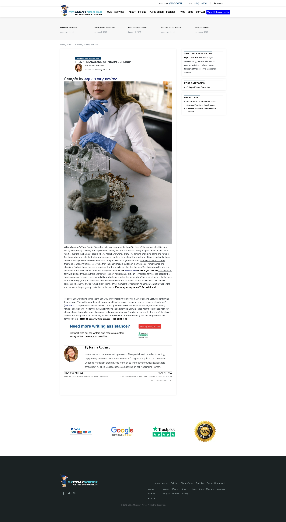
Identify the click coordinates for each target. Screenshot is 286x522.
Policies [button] (171, 12)
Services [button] (119, 12)
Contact (200, 12)
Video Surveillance (202, 27)
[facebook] (64, 493)
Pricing (174, 483)
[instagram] (74, 493)
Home (109, 12)
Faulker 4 (69, 305)
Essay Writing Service (87, 44)
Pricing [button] (142, 12)
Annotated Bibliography (137, 27)
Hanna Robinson (97, 65)
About (132, 12)
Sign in (4, 516)
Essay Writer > (68, 44)
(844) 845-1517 (175, 3)
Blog (190, 12)
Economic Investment (68, 27)
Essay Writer (131, 270)
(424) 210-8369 (201, 3)
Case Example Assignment (104, 27)
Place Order (157, 12)
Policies (200, 483)
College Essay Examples (88, 58)
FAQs (182, 12)
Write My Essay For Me (218, 12)
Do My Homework (216, 483)
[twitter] (69, 493)
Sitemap (221, 489)
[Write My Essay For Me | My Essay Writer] (81, 12)
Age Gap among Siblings (171, 27)
